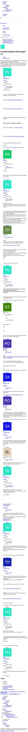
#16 (6, 628)
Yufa (4, 57)
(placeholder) (8, 711)
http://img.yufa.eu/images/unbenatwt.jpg (14, 99)
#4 (6, 238)
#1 (6, 88)
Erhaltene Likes (6, 78)
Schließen (12, 730)
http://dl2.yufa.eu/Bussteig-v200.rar (17, 136)
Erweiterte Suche (6, 34)
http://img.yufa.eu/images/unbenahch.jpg (14, 108)
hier (10, 66)
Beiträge (5, 80)
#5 (6, 286)
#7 (6, 353)
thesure (15, 605)
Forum (4, 32)
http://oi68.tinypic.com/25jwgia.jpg (13, 588)
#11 (6, 460)
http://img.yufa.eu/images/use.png (13, 245)
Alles (4, 25)
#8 (6, 389)
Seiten (4, 31)
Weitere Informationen (5, 730)
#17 (6, 669)
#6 (6, 315)
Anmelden (5, 14)
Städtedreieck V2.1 (7, 519)
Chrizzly (8, 391)
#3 (6, 201)
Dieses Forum (6, 29)
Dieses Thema (3, 23)
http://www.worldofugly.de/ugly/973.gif (14, 394)
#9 (6, 410)
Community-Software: (10, 693)
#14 (6, 543)
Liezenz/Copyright (18, 127)
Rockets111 (16, 370)
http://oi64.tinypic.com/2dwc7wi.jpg (13, 598)
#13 (6, 511)
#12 (6, 487)
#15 (6, 574)
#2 (6, 168)
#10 (6, 438)
